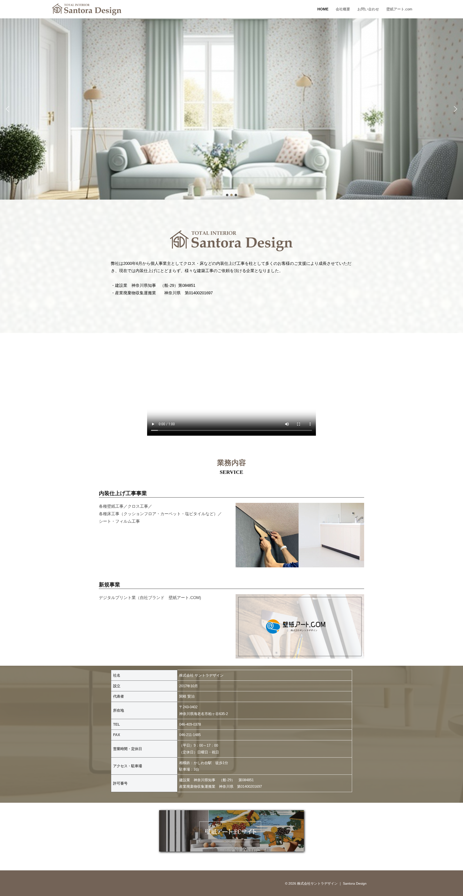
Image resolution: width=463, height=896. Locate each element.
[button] (7, 109)
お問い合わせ (368, 9)
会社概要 (343, 9)
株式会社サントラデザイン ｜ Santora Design (332, 883)
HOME (322, 9)
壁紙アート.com (399, 9)
